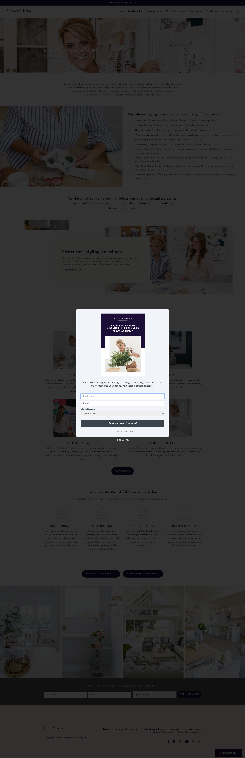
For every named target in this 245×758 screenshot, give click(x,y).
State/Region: (88, 409)
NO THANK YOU (122, 440)
